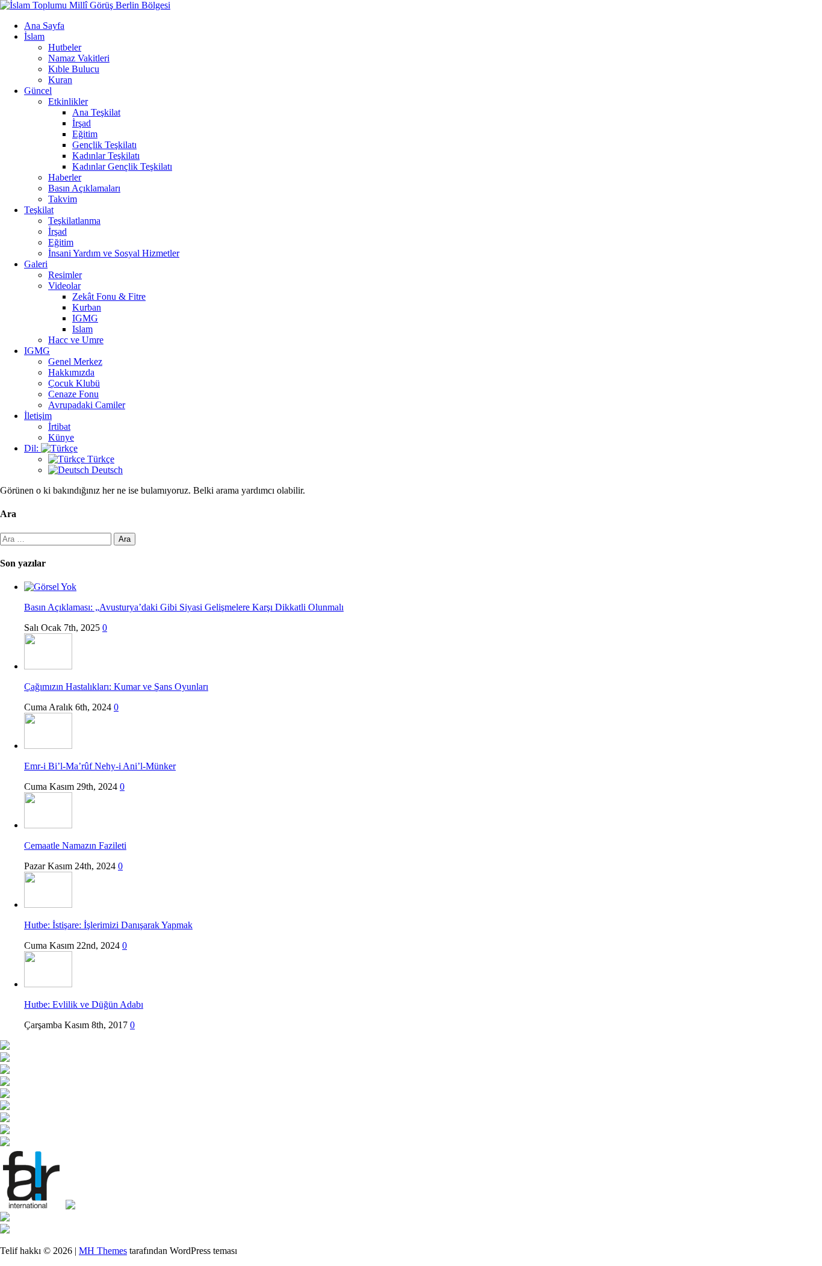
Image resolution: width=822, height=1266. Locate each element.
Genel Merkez (75, 361)
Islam (82, 329)
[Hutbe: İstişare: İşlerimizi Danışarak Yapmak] (48, 904)
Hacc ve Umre (76, 340)
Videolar (64, 286)
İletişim (38, 416)
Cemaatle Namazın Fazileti (75, 845)
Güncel (38, 90)
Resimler (65, 275)
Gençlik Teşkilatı (104, 145)
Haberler (64, 177)
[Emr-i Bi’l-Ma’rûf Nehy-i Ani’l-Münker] (48, 745)
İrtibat (59, 426)
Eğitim (84, 134)
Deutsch (106, 470)
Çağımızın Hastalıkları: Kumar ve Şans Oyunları (116, 686)
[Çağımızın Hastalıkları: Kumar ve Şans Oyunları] (48, 666)
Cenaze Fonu (73, 394)
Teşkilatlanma (74, 221)
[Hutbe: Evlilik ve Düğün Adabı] (48, 984)
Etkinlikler (68, 101)
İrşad (81, 123)
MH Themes (103, 1251)
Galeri (36, 264)
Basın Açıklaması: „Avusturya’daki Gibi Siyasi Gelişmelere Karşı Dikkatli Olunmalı (184, 607)
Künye (61, 437)
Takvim (62, 199)
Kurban (86, 307)
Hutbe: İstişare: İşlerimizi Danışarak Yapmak (108, 925)
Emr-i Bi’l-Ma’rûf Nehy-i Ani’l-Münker (100, 766)
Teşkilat (39, 210)
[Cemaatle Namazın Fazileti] (48, 825)
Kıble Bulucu (73, 69)
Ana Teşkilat (96, 112)
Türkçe (99, 459)
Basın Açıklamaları (84, 188)
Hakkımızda (71, 372)
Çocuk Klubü (74, 383)
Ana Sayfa (44, 25)
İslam (34, 36)
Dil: (32, 448)
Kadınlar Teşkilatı (106, 155)
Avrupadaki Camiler (86, 405)
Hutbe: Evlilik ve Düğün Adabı (83, 1004)
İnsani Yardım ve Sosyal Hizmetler (113, 253)
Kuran (60, 80)
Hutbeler (64, 47)
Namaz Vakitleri (79, 58)
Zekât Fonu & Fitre (109, 296)
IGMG (85, 318)
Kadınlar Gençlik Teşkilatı (122, 166)
